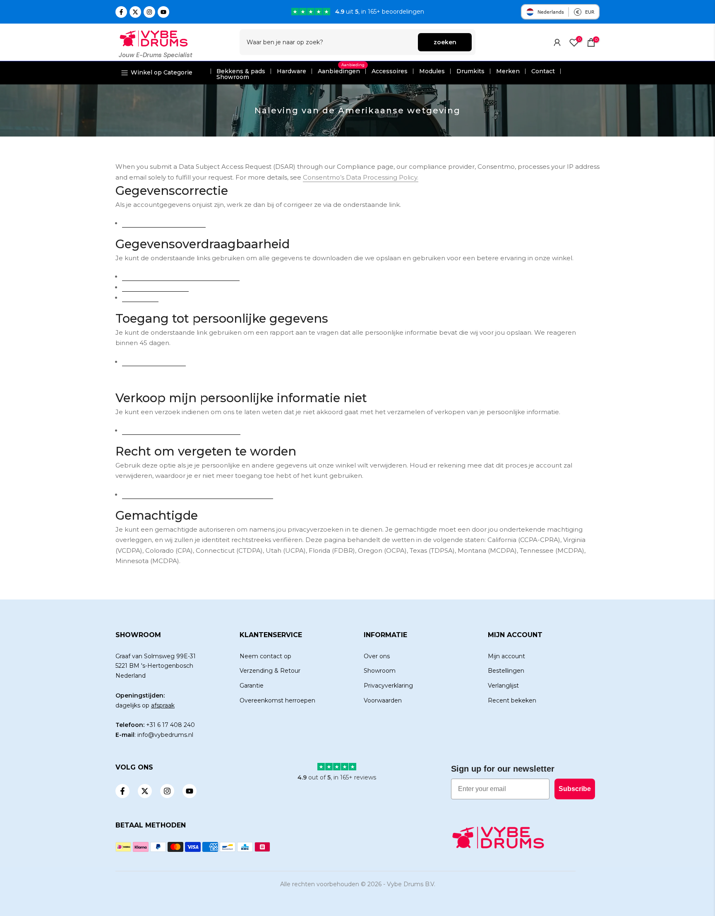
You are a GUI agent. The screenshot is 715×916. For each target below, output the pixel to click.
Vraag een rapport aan (154, 362)
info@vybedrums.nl (165, 735)
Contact (543, 71)
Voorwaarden (383, 700)
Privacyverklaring (388, 685)
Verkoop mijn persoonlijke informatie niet (181, 430)
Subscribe (575, 788)
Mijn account (506, 656)
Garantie (252, 685)
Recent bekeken (512, 700)
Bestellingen (140, 298)
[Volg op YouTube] (163, 12)
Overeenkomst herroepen (277, 700)
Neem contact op (265, 656)
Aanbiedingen (341, 71)
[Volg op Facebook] (121, 12)
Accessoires (390, 71)
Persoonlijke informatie (155, 287)
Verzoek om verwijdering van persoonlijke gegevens (197, 495)
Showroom (232, 77)
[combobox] (329, 42)
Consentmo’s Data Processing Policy (360, 177)
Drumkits (470, 71)
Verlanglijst (503, 685)
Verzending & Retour (270, 670)
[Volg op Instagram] (149, 12)
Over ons (377, 656)
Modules (432, 71)
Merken (508, 71)
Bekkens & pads (240, 71)
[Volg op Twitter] (135, 12)
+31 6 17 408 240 (170, 725)
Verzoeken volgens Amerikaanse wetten (181, 277)
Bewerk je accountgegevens (164, 223)
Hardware (291, 71)
